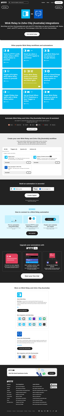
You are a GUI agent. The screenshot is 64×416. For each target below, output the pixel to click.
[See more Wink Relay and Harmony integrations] (21, 318)
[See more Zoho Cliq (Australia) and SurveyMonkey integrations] (21, 356)
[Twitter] (50, 411)
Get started (58, 2)
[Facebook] (39, 411)
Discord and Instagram (20, 386)
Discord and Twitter (19, 404)
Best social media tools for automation (40, 404)
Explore (43, 2)
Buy (18, 307)
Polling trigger (12, 158)
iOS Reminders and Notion (21, 398)
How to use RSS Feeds (37, 394)
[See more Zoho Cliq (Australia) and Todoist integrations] (32, 356)
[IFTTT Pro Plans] (51, 156)
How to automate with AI (37, 386)
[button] (32, 233)
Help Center (9, 394)
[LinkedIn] (42, 411)
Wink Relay (11, 23)
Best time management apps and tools (40, 390)
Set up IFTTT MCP (32, 129)
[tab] (5, 149)
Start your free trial (32, 276)
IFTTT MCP (9, 392)
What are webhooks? (37, 396)
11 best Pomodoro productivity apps (39, 398)
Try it (29, 162)
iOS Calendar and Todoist (21, 400)
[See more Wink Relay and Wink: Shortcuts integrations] (21, 324)
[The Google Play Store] (53, 387)
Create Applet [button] (32, 195)
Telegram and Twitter (20, 402)
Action (11, 168)
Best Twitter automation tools (38, 388)
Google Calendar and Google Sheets (23, 390)
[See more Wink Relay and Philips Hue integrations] (42, 324)
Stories (8, 388)
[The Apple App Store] (53, 385)
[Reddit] (56, 411)
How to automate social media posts (39, 402)
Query (39, 158)
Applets (8, 390)
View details (7, 162)
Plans (48, 2)
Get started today (32, 34)
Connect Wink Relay (23, 310)
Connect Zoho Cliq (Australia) (24, 348)
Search (8, 398)
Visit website (19, 345)
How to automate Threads (37, 400)
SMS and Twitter (19, 396)
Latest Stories (36, 384)
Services (8, 386)
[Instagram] (45, 411)
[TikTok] (53, 411)
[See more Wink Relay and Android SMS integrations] (42, 318)
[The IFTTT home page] (4, 2)
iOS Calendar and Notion (20, 388)
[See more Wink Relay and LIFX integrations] (32, 318)
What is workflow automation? (38, 392)
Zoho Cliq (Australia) (33, 23)
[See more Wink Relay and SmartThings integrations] (32, 324)
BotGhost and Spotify (20, 394)
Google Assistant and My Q (21, 392)
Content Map (9, 396)
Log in (52, 2)
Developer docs (10, 402)
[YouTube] (47, 411)
